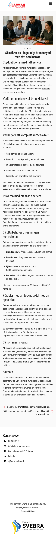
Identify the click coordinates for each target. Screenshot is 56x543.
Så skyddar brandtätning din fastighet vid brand (29, 407)
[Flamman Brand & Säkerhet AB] (17, 7)
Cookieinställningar (28, 511)
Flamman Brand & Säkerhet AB (26, 504)
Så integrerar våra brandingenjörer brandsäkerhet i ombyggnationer (26, 412)
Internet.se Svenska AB (32, 508)
